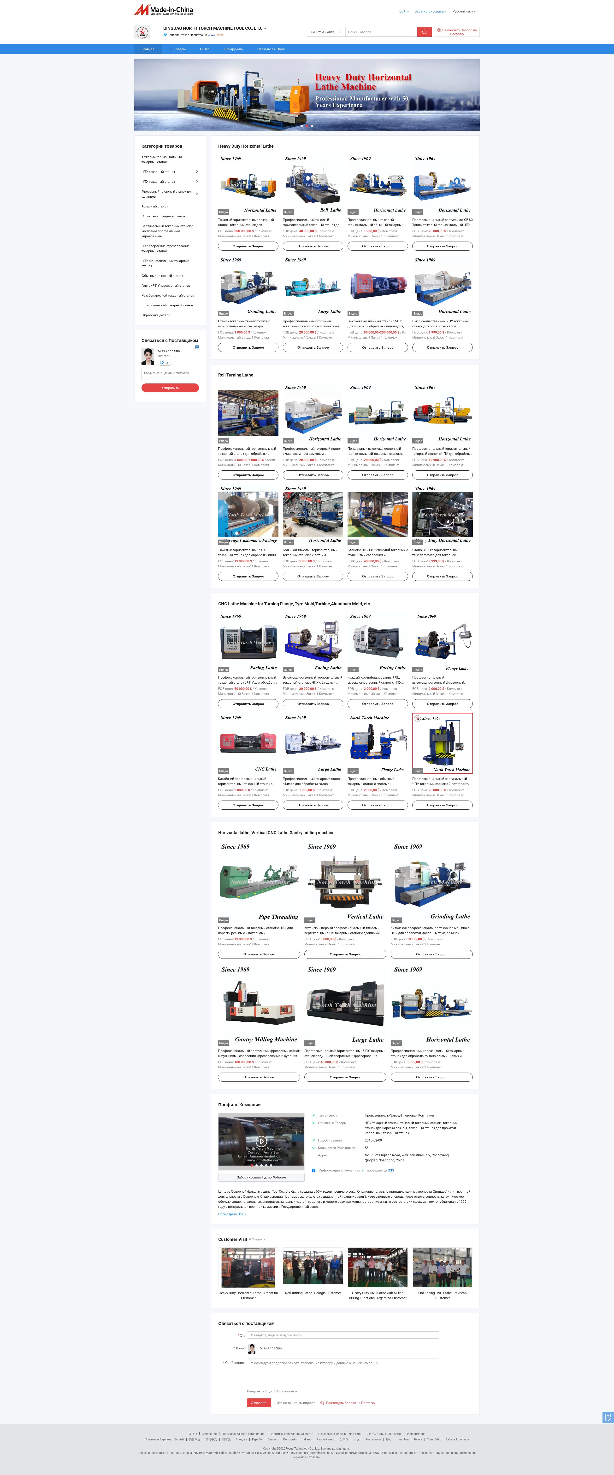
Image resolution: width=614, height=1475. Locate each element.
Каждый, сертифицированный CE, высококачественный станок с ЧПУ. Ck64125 (375, 682)
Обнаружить (233, 49)
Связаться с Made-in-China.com (339, 1434)
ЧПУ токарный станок (158, 171)
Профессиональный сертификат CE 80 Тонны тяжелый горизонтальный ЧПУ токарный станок (442, 224)
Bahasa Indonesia (457, 1439)
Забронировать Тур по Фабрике (261, 1177)
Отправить (259, 1402)
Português (290, 1439)
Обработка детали (156, 315)
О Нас (204, 49)
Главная (148, 49)
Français (241, 1439)
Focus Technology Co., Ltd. (302, 1448)
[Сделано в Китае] (165, 9)
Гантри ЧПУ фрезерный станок (166, 285)
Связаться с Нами (271, 49)
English (179, 1439)
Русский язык (326, 1439)
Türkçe (418, 1439)
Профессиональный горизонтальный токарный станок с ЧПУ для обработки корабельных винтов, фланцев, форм (247, 682)
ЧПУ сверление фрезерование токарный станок (166, 248)
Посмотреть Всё (230, 1214)
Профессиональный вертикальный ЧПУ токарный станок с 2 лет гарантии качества (442, 783)
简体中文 (195, 1439)
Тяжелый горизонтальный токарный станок (162, 159)
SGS (391, 1170)
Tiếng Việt (434, 1439)
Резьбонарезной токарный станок (168, 295)
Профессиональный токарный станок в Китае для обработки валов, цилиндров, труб (312, 783)
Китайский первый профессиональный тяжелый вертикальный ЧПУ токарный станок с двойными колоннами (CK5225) (342, 932)
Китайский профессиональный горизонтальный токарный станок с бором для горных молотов (245, 783)
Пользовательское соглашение (243, 1434)
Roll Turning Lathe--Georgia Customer (313, 1293)
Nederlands (373, 1439)
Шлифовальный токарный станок (167, 305)
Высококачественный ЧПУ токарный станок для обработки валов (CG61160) (440, 326)
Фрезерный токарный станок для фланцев (167, 194)
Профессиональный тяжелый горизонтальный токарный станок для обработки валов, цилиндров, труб (312, 224)
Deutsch (273, 1439)
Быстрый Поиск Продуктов (384, 1434)
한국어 (344, 1439)
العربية (357, 1439)
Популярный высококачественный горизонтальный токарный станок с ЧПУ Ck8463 (375, 453)
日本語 (226, 1439)
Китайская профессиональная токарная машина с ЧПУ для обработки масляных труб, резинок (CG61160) (430, 932)
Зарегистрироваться (431, 11)
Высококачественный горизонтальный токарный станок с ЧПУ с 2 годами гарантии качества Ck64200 (312, 682)
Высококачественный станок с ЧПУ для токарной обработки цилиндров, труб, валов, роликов (376, 326)
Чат (167, 362)
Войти (404, 11)
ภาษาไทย (402, 1439)
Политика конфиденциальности (291, 1434)
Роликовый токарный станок (163, 216)
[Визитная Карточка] (197, 347)
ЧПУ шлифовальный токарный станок (165, 263)
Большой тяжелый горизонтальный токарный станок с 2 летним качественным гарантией (310, 554)
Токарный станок (155, 206)
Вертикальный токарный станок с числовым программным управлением (167, 231)
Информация (416, 1434)
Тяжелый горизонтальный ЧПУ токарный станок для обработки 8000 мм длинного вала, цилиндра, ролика (247, 554)
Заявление (209, 1434)
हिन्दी (388, 1439)
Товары (180, 49)
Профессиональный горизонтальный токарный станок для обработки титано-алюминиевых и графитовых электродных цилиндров (427, 1055)
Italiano (307, 1439)
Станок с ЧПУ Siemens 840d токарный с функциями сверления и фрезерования (378, 554)
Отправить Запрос (248, 246)
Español (257, 1439)
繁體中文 (211, 1439)
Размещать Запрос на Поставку (347, 1402)
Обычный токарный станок (162, 275)
